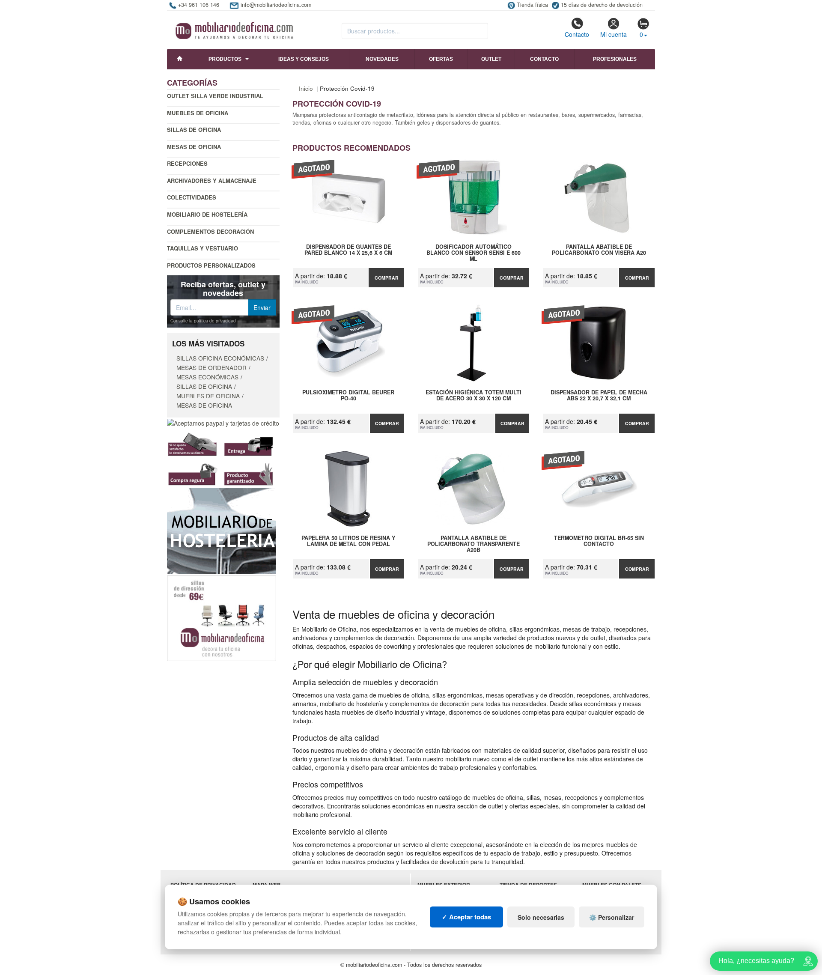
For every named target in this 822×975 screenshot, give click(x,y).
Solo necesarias (541, 917)
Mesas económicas (207, 377)
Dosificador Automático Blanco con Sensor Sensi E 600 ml (473, 253)
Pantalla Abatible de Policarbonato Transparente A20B (473, 544)
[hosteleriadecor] (221, 530)
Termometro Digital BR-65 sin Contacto (599, 541)
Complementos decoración (210, 231)
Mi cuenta (613, 34)
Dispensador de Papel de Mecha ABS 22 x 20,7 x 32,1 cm (599, 395)
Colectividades (191, 197)
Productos (224, 59)
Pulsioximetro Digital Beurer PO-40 (348, 395)
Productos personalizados (211, 265)
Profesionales (615, 59)
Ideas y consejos (303, 59)
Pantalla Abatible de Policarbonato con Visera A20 (599, 250)
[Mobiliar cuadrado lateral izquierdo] (221, 617)
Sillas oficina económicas (220, 358)
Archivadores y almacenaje (211, 180)
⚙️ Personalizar (611, 917)
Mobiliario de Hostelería (207, 214)
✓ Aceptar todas (466, 916)
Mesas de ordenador (211, 367)
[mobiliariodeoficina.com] (233, 28)
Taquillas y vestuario (202, 248)
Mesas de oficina (194, 147)
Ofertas (441, 59)
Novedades (382, 59)
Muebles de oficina (197, 113)
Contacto (577, 34)
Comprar (387, 277)
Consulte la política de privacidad (203, 321)
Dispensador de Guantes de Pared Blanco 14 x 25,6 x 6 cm (348, 250)
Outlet (491, 59)
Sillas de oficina (194, 129)
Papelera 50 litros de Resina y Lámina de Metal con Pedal (348, 541)
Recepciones (187, 163)
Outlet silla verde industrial (215, 96)
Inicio (306, 88)
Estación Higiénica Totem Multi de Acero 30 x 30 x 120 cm (473, 395)
